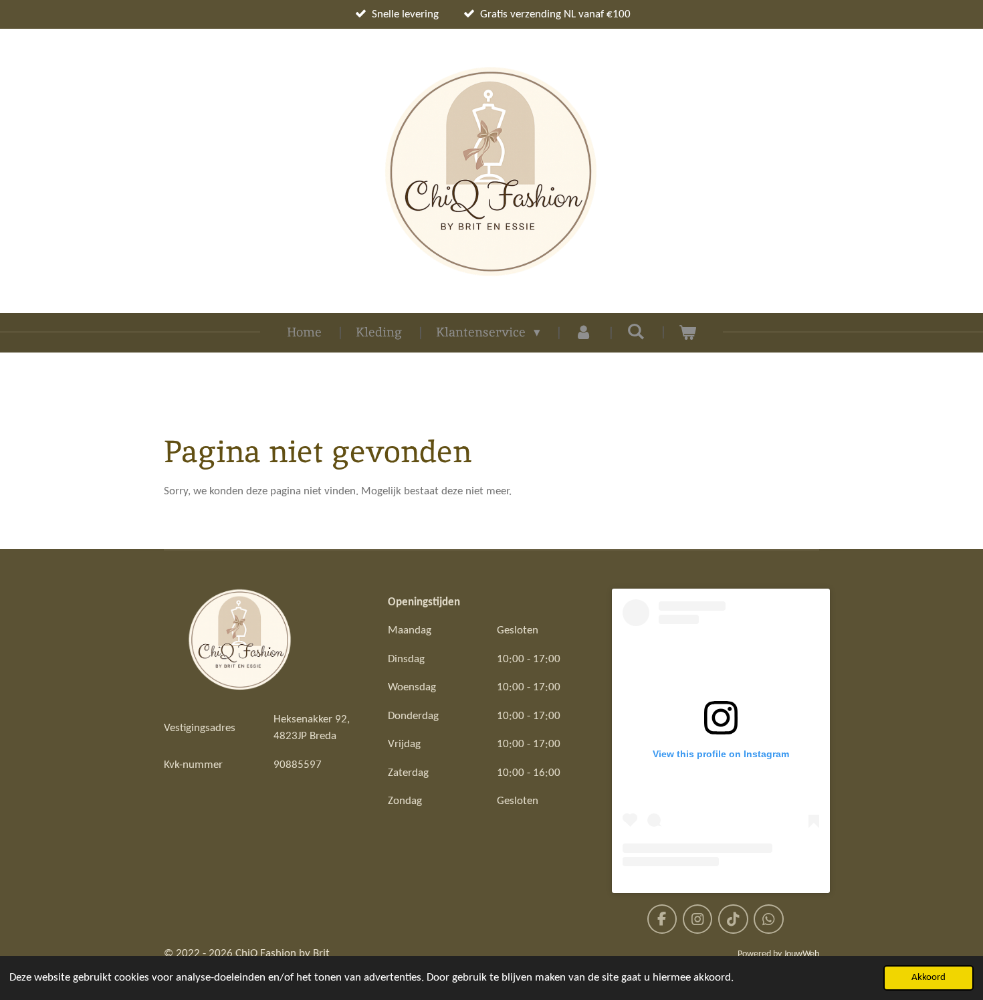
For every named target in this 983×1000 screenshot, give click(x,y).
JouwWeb (801, 954)
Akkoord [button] (928, 978)
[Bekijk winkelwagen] (688, 332)
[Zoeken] (636, 331)
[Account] (583, 332)
